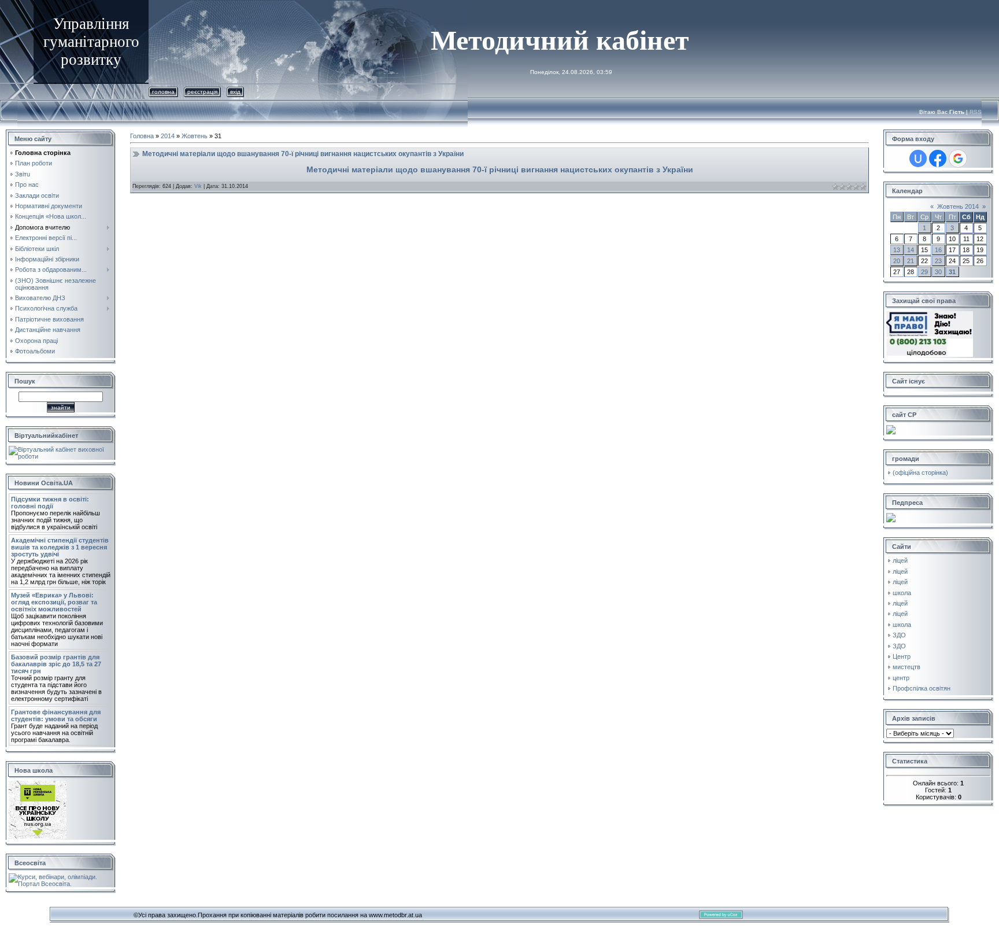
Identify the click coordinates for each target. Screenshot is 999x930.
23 (938, 260)
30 (938, 271)
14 (910, 249)
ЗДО (899, 635)
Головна (163, 91)
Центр (902, 656)
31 (952, 271)
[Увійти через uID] (918, 158)
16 (938, 249)
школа (902, 592)
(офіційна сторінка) (920, 472)
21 (910, 260)
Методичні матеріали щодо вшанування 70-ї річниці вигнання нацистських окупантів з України (303, 154)
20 (896, 260)
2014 (168, 135)
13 (896, 249)
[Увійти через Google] (958, 158)
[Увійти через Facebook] (937, 158)
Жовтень (195, 135)
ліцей (900, 560)
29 (924, 271)
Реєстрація (202, 91)
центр (901, 677)
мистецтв (906, 666)
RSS (976, 112)
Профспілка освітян (921, 688)
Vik (198, 186)
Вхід (235, 91)
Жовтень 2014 (958, 206)
